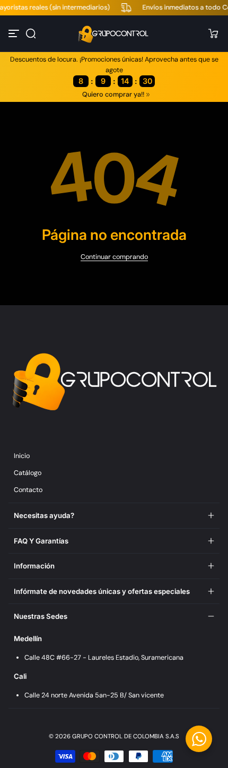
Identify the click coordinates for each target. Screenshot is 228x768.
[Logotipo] (113, 33)
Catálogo (27, 473)
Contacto (28, 490)
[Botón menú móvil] (14, 33)
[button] (30, 33)
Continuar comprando (114, 257)
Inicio (22, 456)
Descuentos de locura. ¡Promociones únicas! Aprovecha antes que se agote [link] (114, 70)
